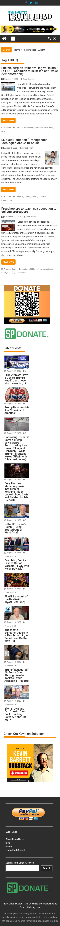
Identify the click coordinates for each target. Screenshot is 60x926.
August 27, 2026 (14, 433)
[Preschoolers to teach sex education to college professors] (8, 221)
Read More (8, 120)
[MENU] (13, 38)
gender (27, 197)
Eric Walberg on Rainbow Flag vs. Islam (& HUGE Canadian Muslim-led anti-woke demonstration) (29, 71)
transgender (6, 200)
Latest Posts (13, 348)
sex (8, 273)
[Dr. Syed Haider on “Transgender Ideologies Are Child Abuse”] (52, 153)
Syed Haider (43, 197)
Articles (7, 269)
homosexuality (41, 128)
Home (17, 49)
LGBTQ (4, 131)
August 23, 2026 (14, 520)
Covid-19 (19, 197)
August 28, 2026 (14, 403)
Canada (19, 128)
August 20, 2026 (14, 553)
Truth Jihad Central (15, 850)
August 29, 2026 (14, 371)
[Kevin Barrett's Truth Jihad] (4, 38)
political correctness (44, 269)
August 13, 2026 (14, 589)
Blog (8, 842)
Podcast (7, 128)
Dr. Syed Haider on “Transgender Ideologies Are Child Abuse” (24, 141)
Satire (14, 269)
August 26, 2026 (14, 479)
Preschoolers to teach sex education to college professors (28, 210)
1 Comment (22, 273)
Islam (51, 128)
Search (46, 868)
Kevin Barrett (28, 79)
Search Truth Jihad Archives (20, 862)
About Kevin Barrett (15, 839)
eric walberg (29, 128)
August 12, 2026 (14, 662)
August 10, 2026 (14, 701)
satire (3, 273)
